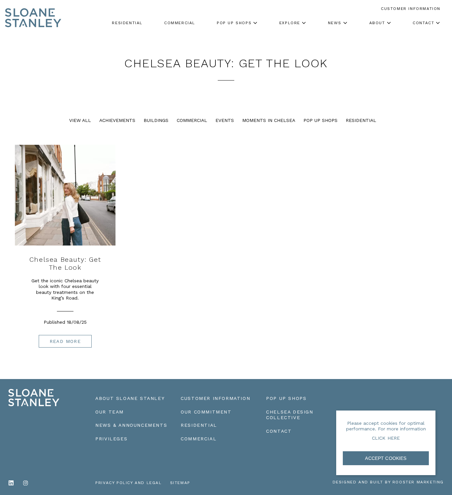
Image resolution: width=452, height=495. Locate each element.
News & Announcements (131, 425)
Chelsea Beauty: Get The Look (65, 263)
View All (80, 120)
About (377, 23)
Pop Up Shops (320, 120)
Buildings (156, 120)
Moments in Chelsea (268, 120)
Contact (423, 23)
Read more (65, 341)
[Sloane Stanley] (33, 11)
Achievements (117, 120)
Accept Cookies (385, 458)
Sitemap (180, 482)
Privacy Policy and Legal (128, 482)
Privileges (111, 438)
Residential (361, 120)
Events (224, 120)
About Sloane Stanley (129, 398)
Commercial (192, 120)
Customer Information (215, 398)
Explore (289, 23)
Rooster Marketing (418, 482)
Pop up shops (234, 23)
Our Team (109, 411)
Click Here (386, 438)
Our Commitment (206, 411)
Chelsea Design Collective (289, 414)
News (334, 23)
